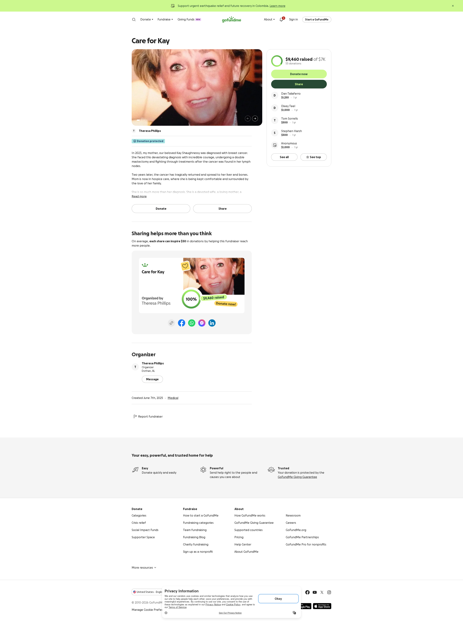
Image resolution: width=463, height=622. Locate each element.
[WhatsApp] (191, 323)
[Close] (453, 6)
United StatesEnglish (150, 592)
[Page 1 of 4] (138, 120)
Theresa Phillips (153, 363)
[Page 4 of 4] (146, 120)
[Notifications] (281, 19)
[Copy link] (171, 323)
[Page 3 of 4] (144, 120)
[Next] (255, 118)
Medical (173, 397)
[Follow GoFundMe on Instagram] (329, 592)
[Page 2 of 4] (141, 120)
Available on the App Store (322, 606)
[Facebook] (181, 323)
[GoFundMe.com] (231, 19)
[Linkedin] (212, 323)
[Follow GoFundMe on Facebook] (307, 592)
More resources (142, 567)
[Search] (133, 19)
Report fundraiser (150, 416)
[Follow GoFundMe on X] (322, 592)
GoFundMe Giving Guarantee (297, 477)
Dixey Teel (288, 106)
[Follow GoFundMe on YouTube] (314, 592)
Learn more (277, 5)
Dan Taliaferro (291, 93)
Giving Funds (189, 19)
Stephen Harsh (291, 131)
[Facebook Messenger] (201, 323)
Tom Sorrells (289, 118)
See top (315, 157)
